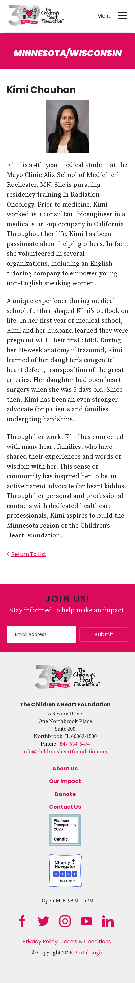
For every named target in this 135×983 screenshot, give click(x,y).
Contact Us (65, 807)
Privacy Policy (40, 941)
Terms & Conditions (86, 941)
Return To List (28, 554)
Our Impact (65, 781)
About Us (65, 768)
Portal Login (89, 953)
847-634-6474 (75, 744)
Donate (65, 794)
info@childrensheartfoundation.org (65, 751)
